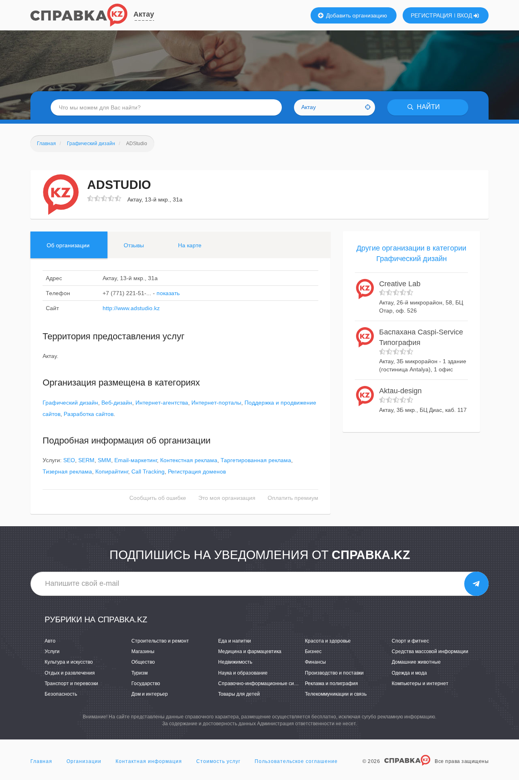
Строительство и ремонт (160, 641)
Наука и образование (243, 673)
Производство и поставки (334, 673)
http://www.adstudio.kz (131, 308)
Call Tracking (148, 471)
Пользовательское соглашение (296, 761)
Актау (143, 14)
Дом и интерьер (149, 694)
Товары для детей (239, 694)
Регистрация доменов (197, 471)
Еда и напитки (234, 641)
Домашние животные (416, 662)
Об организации (68, 245)
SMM (104, 460)
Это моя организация (226, 498)
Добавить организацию (355, 15)
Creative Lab (399, 284)
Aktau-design (400, 391)
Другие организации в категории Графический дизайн (411, 253)
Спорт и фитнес (410, 641)
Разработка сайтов (89, 414)
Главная (41, 761)
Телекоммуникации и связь (336, 694)
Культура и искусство (69, 662)
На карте (190, 245)
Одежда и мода (409, 673)
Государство (145, 683)
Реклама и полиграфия (331, 683)
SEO (69, 460)
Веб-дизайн (116, 402)
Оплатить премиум (293, 498)
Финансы (315, 662)
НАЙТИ (427, 107)
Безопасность (61, 694)
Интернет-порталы (216, 402)
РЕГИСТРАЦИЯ (431, 15)
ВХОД (465, 15)
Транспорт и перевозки (71, 683)
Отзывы (134, 245)
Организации (83, 761)
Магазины (142, 651)
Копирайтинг (111, 471)
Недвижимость (235, 662)
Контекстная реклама (188, 460)
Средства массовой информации (430, 651)
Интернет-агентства (161, 402)
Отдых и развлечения (70, 673)
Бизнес (313, 651)
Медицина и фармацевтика (249, 651)
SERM (86, 460)
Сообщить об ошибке (157, 498)
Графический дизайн (70, 402)
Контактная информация (149, 761)
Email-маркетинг (135, 460)
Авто (50, 641)
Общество (143, 662)
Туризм (139, 673)
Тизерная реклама (67, 471)
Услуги (52, 651)
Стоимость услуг (218, 761)
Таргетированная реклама (256, 460)
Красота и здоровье (328, 641)
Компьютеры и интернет (420, 683)
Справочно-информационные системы (263, 683)
